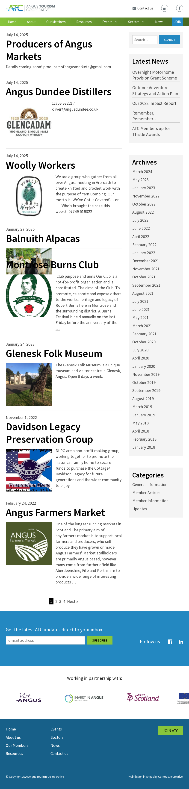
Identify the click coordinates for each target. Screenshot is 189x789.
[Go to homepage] (30, 10)
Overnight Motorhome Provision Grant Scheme (154, 75)
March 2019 (142, 406)
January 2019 (143, 415)
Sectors (133, 22)
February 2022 (144, 244)
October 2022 (144, 204)
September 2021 (146, 285)
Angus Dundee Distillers (58, 91)
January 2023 (143, 187)
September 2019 (146, 390)
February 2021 (144, 333)
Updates (139, 508)
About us (13, 737)
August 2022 (143, 212)
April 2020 (140, 358)
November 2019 (145, 374)
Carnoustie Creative (170, 777)
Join (177, 22)
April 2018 (140, 431)
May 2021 (140, 317)
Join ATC (170, 730)
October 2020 (144, 341)
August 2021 (143, 293)
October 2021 (144, 277)
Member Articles (146, 492)
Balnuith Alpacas (43, 238)
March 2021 (142, 325)
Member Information (150, 500)
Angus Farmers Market (55, 512)
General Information (149, 484)
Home (12, 22)
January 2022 (143, 252)
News (159, 22)
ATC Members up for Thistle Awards (151, 131)
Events (107, 22)
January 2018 (143, 447)
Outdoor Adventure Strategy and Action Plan (155, 90)
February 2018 (144, 439)
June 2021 (141, 309)
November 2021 (145, 268)
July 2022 (140, 220)
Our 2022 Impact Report (154, 103)
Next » (72, 601)
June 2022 (141, 228)
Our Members (56, 22)
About (31, 22)
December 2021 (145, 260)
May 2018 (140, 423)
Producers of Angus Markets (49, 50)
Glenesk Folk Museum (54, 353)
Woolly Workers (40, 165)
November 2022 (145, 196)
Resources (84, 22)
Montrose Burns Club (52, 264)
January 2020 (143, 366)
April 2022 (140, 236)
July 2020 (140, 350)
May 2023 (140, 179)
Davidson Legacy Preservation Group (49, 432)
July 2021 (140, 301)
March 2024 (142, 171)
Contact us (59, 753)
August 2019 (143, 398)
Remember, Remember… (144, 115)
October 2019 (144, 382)
